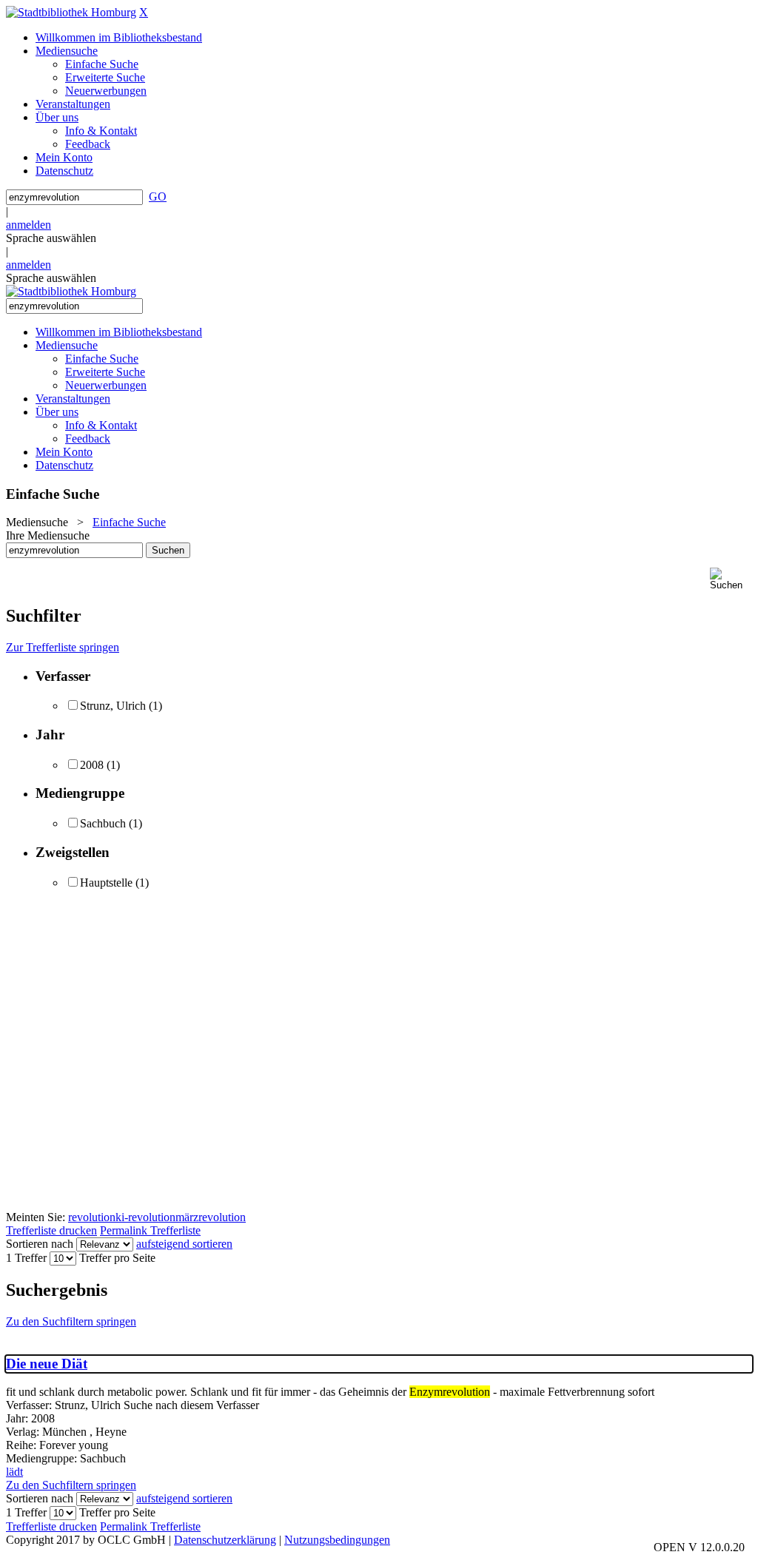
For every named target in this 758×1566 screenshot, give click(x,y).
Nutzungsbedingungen (337, 1539)
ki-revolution (145, 1217)
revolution (91, 1217)
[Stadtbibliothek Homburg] (71, 12)
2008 (92, 765)
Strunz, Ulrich (113, 705)
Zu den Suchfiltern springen (71, 1321)
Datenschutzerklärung (225, 1539)
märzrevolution (210, 1217)
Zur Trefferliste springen (62, 647)
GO (158, 196)
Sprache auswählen (51, 238)
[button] (731, 579)
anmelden (28, 224)
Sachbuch (103, 823)
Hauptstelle (106, 882)
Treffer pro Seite (117, 1257)
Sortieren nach (39, 1243)
